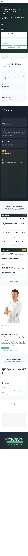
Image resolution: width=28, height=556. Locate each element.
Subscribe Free (16, 442)
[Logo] (3, 1)
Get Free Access (13, 45)
